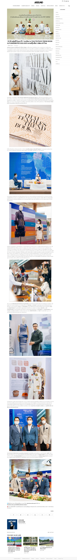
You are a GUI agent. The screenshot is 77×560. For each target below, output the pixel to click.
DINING (57, 16)
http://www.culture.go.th (31, 503)
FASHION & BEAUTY (59, 23)
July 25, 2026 (42, 550)
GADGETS (57, 25)
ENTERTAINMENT (58, 18)
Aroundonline (16, 45)
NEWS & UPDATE (12, 546)
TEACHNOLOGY (58, 57)
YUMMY (57, 63)
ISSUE (56, 31)
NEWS (56, 44)
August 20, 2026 (10, 552)
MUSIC (57, 42)
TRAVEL (57, 59)
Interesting (58, 29)
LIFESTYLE (26, 546)
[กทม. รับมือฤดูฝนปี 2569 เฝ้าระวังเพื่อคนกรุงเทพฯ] (46, 541)
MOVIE (57, 40)
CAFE (56, 14)
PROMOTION (58, 55)
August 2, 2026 (26, 552)
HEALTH (57, 27)
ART (56, 12)
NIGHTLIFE (57, 48)
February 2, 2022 (10, 45)
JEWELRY (57, 33)
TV (56, 61)
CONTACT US (60, 558)
